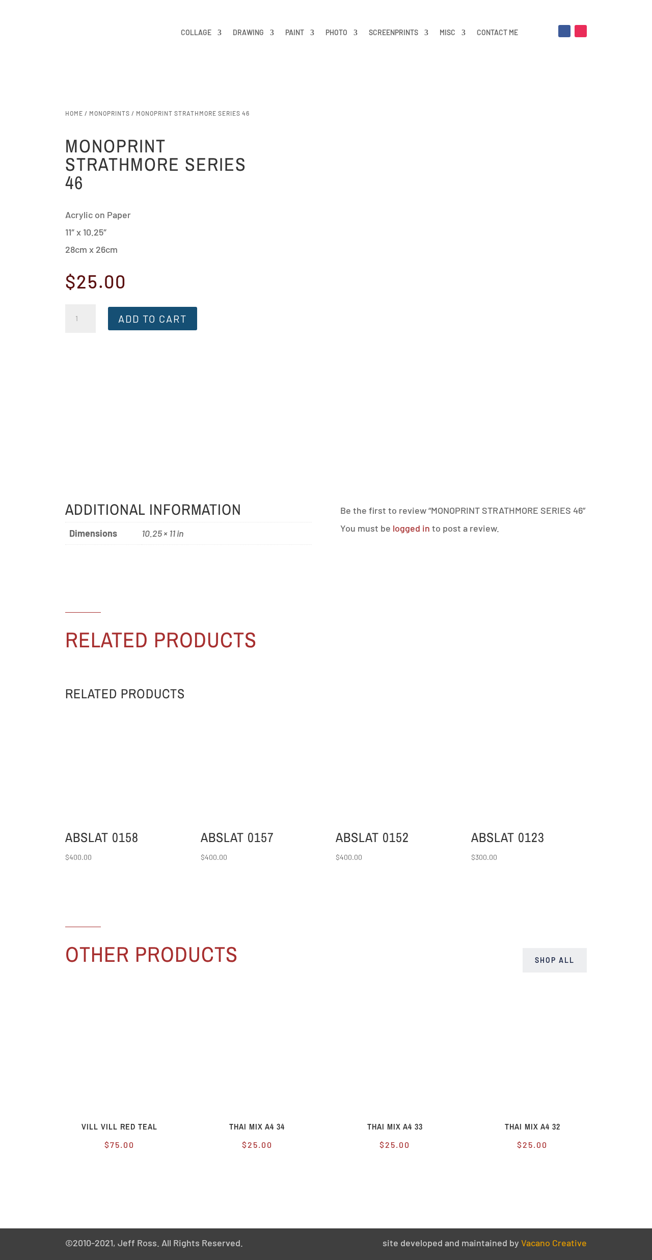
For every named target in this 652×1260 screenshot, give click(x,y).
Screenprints (393, 32)
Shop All (555, 960)
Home (74, 113)
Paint (294, 32)
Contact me (497, 32)
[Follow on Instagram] (581, 31)
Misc (447, 32)
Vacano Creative (554, 1242)
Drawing (248, 32)
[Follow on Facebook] (564, 31)
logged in (411, 528)
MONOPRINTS (109, 113)
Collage (196, 32)
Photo (336, 32)
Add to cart (152, 318)
